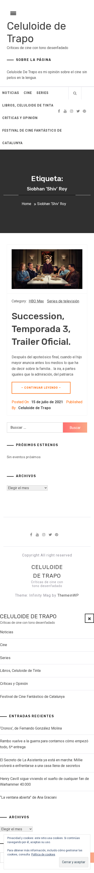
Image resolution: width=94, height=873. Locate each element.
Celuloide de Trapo (34, 408)
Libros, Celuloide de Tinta (27, 105)
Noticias (10, 93)
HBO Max (36, 301)
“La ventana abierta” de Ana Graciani (28, 797)
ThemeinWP (68, 595)
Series (43, 93)
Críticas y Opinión (20, 118)
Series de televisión (63, 301)
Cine (28, 93)
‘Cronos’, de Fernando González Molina (31, 728)
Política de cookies (43, 854)
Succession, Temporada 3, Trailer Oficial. (41, 329)
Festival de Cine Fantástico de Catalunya (32, 137)
